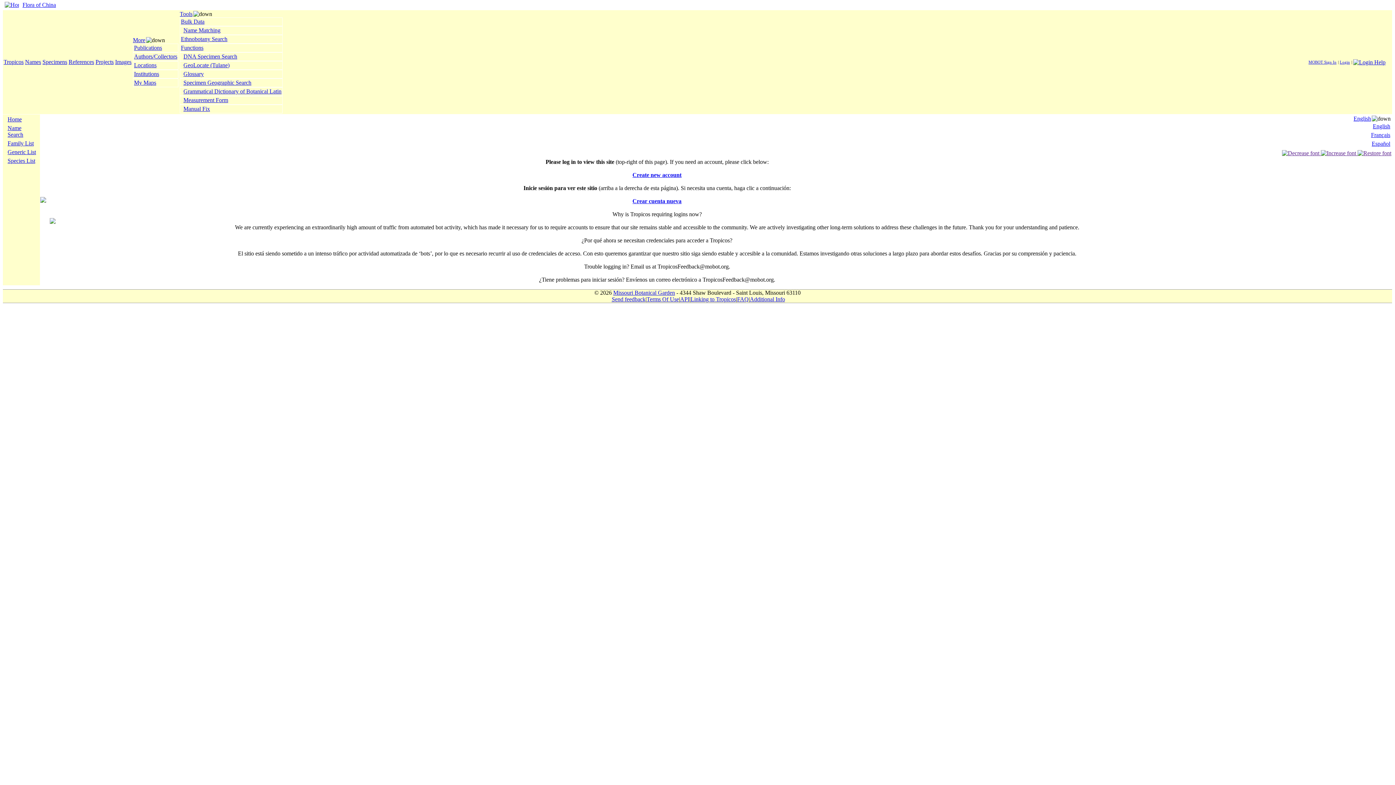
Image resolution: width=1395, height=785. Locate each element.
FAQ (743, 299)
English (1362, 119)
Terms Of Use (663, 299)
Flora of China (39, 5)
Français (1380, 135)
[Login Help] (1369, 62)
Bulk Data (193, 22)
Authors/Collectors (155, 56)
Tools (186, 14)
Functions (192, 48)
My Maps (145, 83)
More (139, 40)
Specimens (55, 62)
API (685, 299)
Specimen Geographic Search (217, 83)
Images (123, 62)
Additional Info (767, 299)
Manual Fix (196, 109)
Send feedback (629, 299)
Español (1381, 144)
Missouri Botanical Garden (644, 293)
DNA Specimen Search (210, 56)
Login (1345, 62)
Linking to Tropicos (713, 299)
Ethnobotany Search (204, 39)
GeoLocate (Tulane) (206, 65)
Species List (21, 161)
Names (33, 62)
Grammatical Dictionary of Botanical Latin (232, 91)
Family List (21, 143)
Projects (105, 62)
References (81, 62)
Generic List (22, 152)
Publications (148, 48)
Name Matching (202, 30)
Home (15, 119)
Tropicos (14, 62)
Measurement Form (205, 100)
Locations (145, 65)
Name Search (15, 131)
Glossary (193, 74)
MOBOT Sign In (1323, 62)
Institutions (146, 74)
